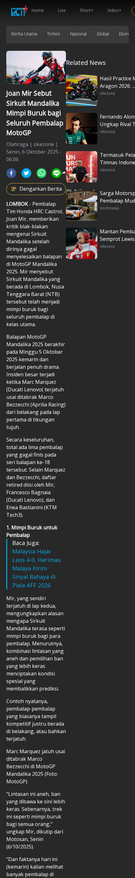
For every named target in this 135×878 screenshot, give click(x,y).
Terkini (53, 34)
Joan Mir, (17, 218)
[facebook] (11, 173)
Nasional (78, 34)
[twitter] (26, 173)
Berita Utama (24, 34)
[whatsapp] (41, 173)
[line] (56, 173)
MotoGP (22, 264)
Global (103, 34)
